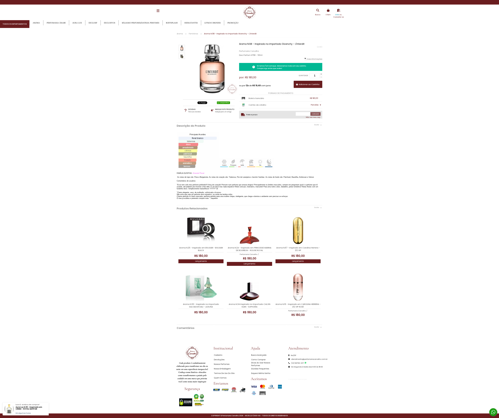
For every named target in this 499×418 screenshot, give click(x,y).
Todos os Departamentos (15, 24)
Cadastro (218, 355)
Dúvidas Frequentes (260, 368)
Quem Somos (220, 378)
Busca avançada (258, 355)
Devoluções (219, 359)
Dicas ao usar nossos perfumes (260, 364)
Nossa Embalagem (222, 368)
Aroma (180, 33)
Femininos (193, 33)
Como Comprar (258, 359)
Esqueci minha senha (260, 373)
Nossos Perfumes (221, 364)
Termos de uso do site (224, 373)
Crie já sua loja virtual (297, 379)
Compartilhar (224, 103)
